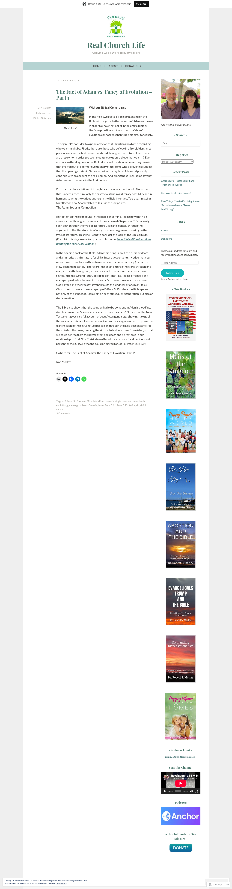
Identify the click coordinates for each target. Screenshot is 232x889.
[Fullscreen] (196, 791)
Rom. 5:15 (122, 405)
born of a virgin (112, 401)
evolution (61, 405)
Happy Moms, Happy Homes (178, 756)
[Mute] (191, 791)
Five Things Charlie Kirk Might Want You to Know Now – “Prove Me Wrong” (180, 205)
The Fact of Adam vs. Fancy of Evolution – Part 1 (104, 94)
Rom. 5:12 (110, 405)
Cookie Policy (61, 883)
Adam (82, 401)
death (142, 401)
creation (126, 401)
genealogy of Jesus (77, 405)
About (113, 66)
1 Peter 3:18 (71, 401)
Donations (133, 66)
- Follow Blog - (172, 272)
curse (135, 401)
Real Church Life (116, 45)
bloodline (98, 401)
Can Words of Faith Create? (176, 192)
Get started (141, 4)
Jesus (101, 405)
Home (97, 66)
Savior (131, 405)
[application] (180, 783)
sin (137, 405)
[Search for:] (180, 142)
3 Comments (63, 413)
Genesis (93, 405)
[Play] (165, 791)
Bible (89, 401)
